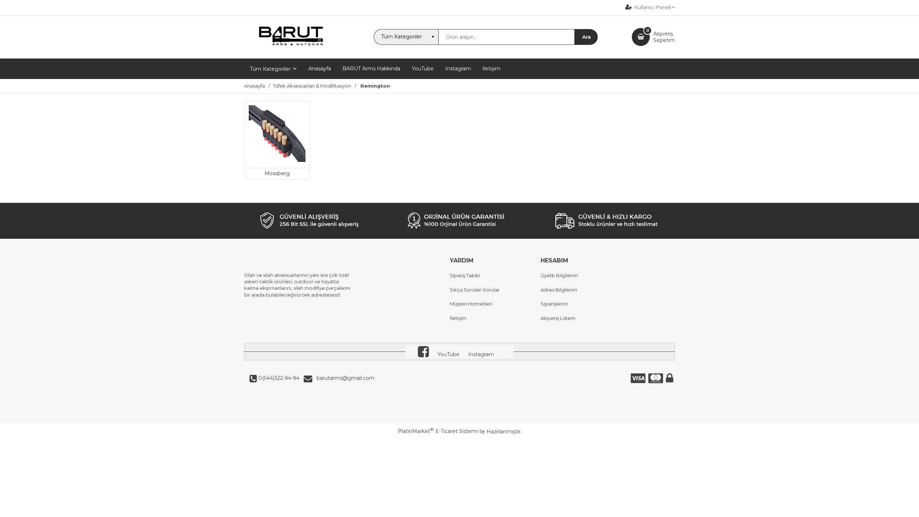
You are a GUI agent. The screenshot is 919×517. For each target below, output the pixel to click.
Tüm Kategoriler (270, 69)
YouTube (449, 354)
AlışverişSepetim (664, 37)
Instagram (481, 354)
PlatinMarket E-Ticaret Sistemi (438, 431)
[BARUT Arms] (291, 52)
